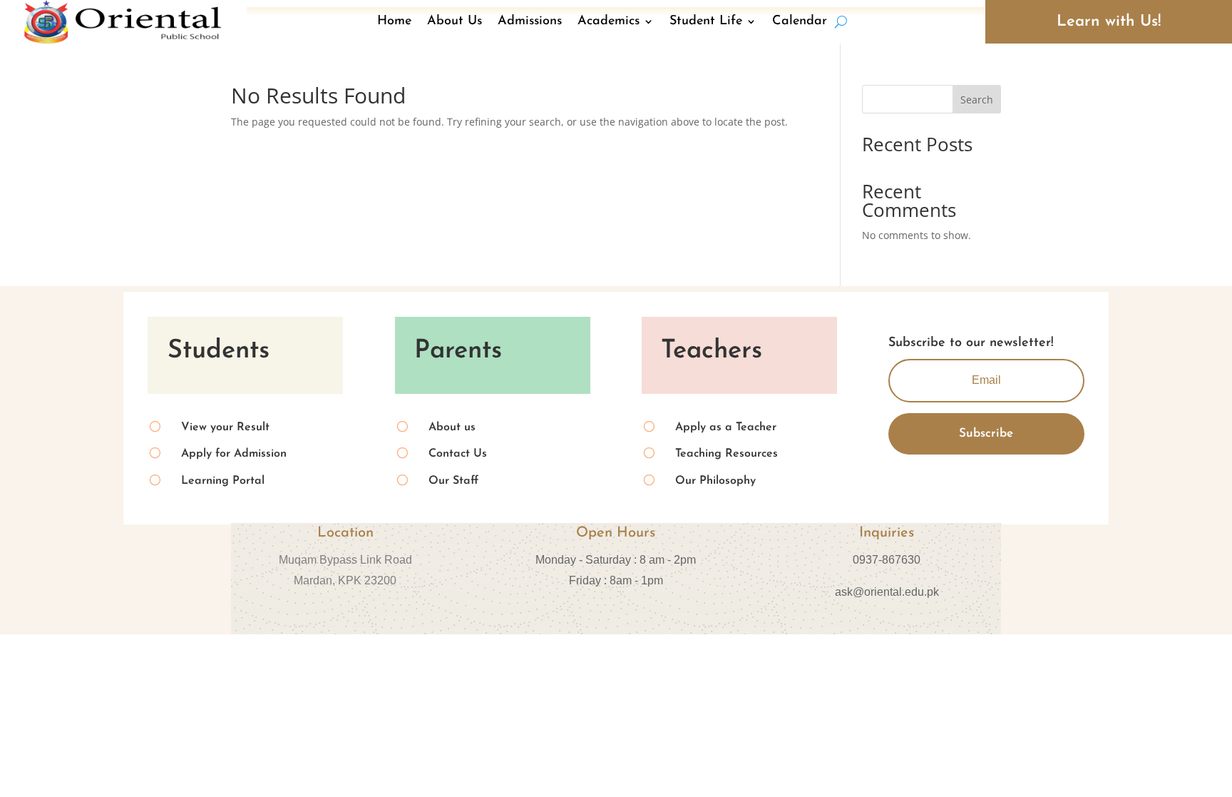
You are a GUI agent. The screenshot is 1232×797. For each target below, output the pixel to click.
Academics (609, 21)
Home (394, 21)
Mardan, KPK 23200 (345, 580)
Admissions (530, 21)
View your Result (225, 427)
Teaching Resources (726, 454)
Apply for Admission (234, 454)
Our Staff (453, 481)
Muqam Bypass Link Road (345, 560)
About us (452, 427)
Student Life (705, 21)
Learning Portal (223, 481)
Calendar (799, 21)
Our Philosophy (715, 481)
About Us (454, 21)
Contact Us (457, 454)
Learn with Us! (1109, 22)
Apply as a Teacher (725, 427)
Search (976, 99)
